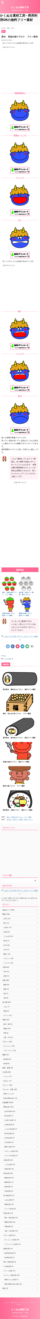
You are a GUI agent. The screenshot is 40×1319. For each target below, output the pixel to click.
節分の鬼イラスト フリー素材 (14, 786)
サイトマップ (23, 1302)
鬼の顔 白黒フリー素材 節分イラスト (20, 819)
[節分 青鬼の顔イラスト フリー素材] (22, 646)
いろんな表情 (7, 658)
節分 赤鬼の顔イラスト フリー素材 (19, 817)
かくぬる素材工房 (20, 7)
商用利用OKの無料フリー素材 (20, 1312)
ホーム (6, 1302)
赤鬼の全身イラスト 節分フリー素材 (16, 762)
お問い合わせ (13, 1302)
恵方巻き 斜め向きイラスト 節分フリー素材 (19, 738)
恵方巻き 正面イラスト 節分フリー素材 (17, 810)
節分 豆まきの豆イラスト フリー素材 (17, 713)
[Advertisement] (20, 68)
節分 (4, 655)
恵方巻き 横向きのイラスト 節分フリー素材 (19, 689)
